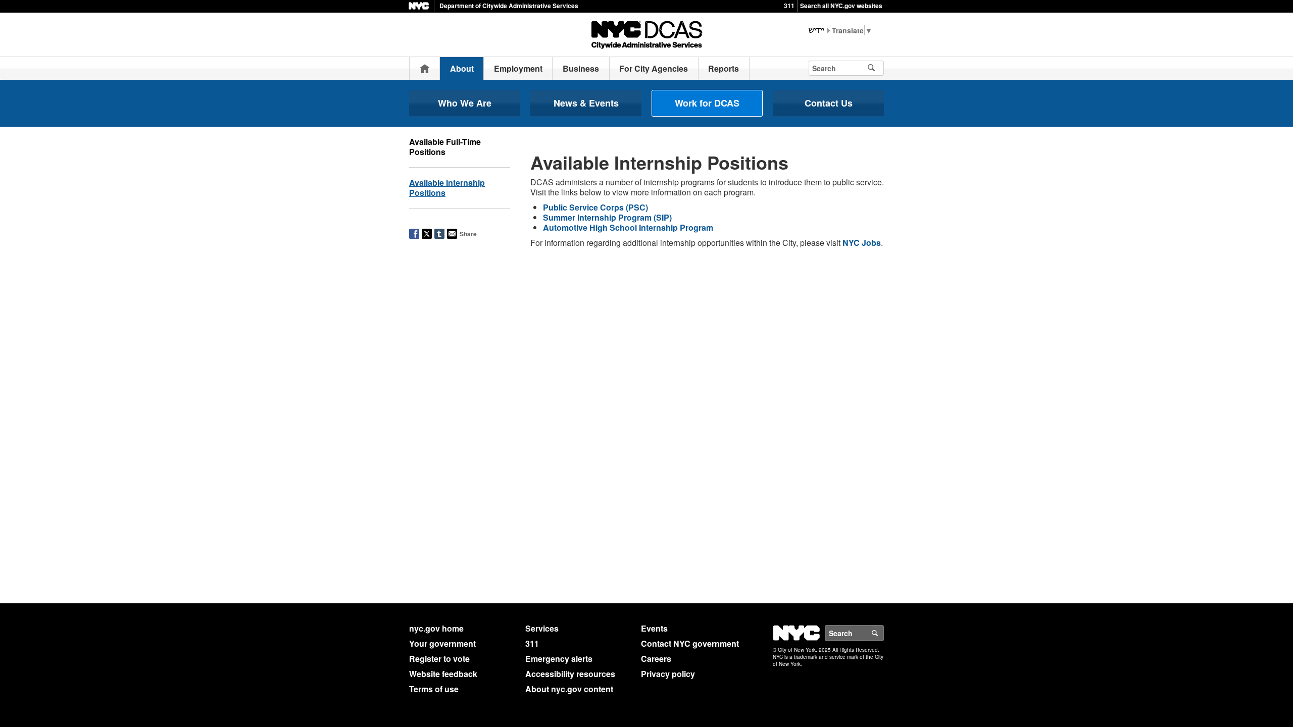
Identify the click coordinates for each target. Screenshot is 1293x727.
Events (654, 628)
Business (581, 68)
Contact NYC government (690, 643)
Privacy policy (668, 674)
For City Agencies (653, 68)
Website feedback (443, 674)
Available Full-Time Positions (445, 147)
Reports (723, 68)
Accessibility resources (570, 674)
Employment (518, 68)
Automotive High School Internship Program (628, 227)
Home (425, 68)
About (462, 68)
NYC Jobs (861, 242)
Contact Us (829, 103)
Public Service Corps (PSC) (595, 207)
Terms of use (434, 689)
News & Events (586, 103)
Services (542, 628)
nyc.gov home (436, 628)
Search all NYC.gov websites (841, 5)
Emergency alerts (558, 658)
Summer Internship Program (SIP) (607, 217)
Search (883, 633)
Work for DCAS (707, 103)
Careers (656, 658)
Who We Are (464, 103)
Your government (442, 643)
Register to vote (439, 658)
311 (789, 5)
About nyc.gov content (569, 689)
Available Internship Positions (447, 187)
